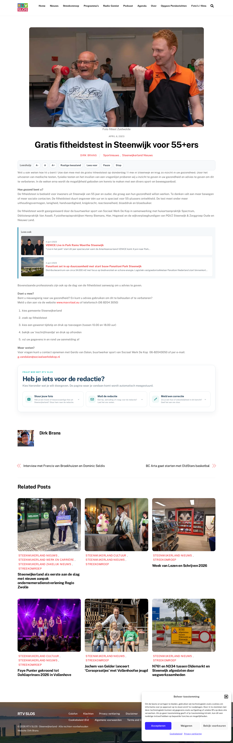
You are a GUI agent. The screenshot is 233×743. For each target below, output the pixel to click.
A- (37, 165)
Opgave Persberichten (174, 5)
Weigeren (186, 725)
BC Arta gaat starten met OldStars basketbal (178, 466)
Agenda (142, 5)
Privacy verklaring (193, 734)
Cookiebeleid (176, 734)
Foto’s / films (198, 5)
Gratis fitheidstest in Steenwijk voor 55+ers (116, 145)
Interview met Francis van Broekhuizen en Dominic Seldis (64, 466)
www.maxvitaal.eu (67, 302)
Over (153, 5)
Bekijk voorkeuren (214, 725)
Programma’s (91, 5)
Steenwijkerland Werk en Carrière (46, 559)
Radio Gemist (111, 5)
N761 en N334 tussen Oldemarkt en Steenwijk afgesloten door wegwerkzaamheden (181, 670)
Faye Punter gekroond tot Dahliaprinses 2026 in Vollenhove (44, 672)
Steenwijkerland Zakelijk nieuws (44, 564)
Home (42, 5)
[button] (226, 696)
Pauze (106, 165)
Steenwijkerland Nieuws (137, 155)
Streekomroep (71, 5)
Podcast (128, 5)
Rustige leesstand (71, 165)
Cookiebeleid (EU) (79, 719)
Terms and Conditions (139, 719)
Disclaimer (132, 713)
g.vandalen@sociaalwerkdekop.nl (39, 356)
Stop (118, 165)
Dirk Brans (88, 155)
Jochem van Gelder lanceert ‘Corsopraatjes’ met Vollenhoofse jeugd (116, 668)
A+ (53, 165)
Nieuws (54, 5)
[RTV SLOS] (23, 10)
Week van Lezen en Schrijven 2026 (179, 565)
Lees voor (92, 165)
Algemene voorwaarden (108, 719)
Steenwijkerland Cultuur (106, 555)
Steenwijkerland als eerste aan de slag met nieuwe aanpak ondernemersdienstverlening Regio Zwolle (48, 580)
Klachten (88, 713)
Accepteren (158, 725)
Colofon (73, 713)
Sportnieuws (111, 155)
